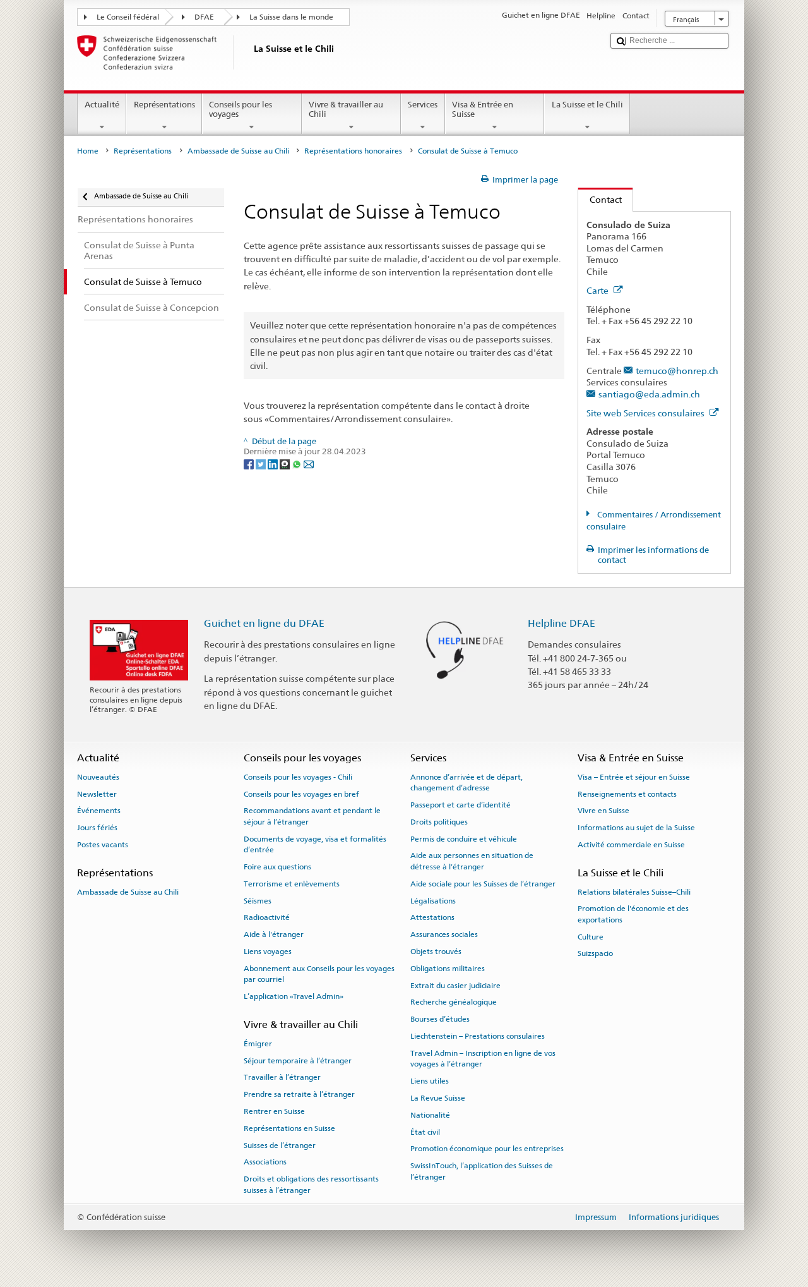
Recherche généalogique (453, 1002)
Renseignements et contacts (627, 793)
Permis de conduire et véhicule (463, 839)
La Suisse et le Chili (587, 104)
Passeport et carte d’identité (460, 805)
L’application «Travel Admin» (293, 996)
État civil (425, 1131)
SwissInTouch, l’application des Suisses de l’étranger (481, 1171)
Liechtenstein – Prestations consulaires (477, 1036)
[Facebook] (250, 463)
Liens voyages (268, 951)
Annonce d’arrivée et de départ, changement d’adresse (466, 782)
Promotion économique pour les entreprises (487, 1148)
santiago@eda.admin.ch (649, 394)
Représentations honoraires (353, 151)
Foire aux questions (277, 866)
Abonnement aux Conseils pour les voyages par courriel (319, 974)
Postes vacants (102, 844)
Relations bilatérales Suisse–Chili (634, 891)
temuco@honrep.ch (677, 370)
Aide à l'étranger (274, 934)
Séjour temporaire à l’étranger (298, 1060)
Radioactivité (267, 917)
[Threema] (286, 463)
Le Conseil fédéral (128, 17)
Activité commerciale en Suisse (631, 844)
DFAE (204, 17)
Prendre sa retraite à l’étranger (299, 1094)
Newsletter (97, 793)
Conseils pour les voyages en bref (301, 793)
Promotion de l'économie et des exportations (633, 914)
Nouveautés (98, 777)
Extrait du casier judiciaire (455, 985)
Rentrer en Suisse (274, 1111)
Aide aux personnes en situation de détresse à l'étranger (471, 861)
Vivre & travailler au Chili (346, 109)
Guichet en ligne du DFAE (264, 623)
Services (422, 104)
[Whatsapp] (298, 463)
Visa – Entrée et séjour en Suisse (634, 777)
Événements (99, 810)
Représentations (164, 104)
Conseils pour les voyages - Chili (298, 777)
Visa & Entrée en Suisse (482, 109)
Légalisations (433, 900)
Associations (265, 1161)
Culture (590, 936)
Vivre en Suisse (603, 810)
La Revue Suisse (437, 1098)
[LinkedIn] (274, 463)
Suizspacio (595, 953)
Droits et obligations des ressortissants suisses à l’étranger (311, 1184)
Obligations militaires (447, 968)
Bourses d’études (440, 1019)
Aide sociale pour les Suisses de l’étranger (483, 883)
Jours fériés (97, 827)
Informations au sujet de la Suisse (636, 827)
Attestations (432, 917)
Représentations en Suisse (289, 1128)
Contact (600, 199)
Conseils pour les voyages (240, 109)
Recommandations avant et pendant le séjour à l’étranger (312, 816)
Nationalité (430, 1115)
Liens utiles (429, 1081)
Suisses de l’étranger (280, 1144)
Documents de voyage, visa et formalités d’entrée (315, 844)
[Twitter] (262, 463)
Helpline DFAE (561, 623)
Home (87, 151)
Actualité (102, 104)
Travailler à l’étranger (282, 1077)
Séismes (257, 900)
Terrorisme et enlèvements (292, 883)
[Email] (309, 463)
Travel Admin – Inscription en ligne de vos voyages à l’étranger (483, 1058)
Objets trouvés (435, 951)
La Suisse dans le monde (291, 17)
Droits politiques (439, 822)
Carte (598, 290)
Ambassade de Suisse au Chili (238, 151)
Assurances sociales (444, 934)
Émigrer (258, 1043)
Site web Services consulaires (646, 413)
